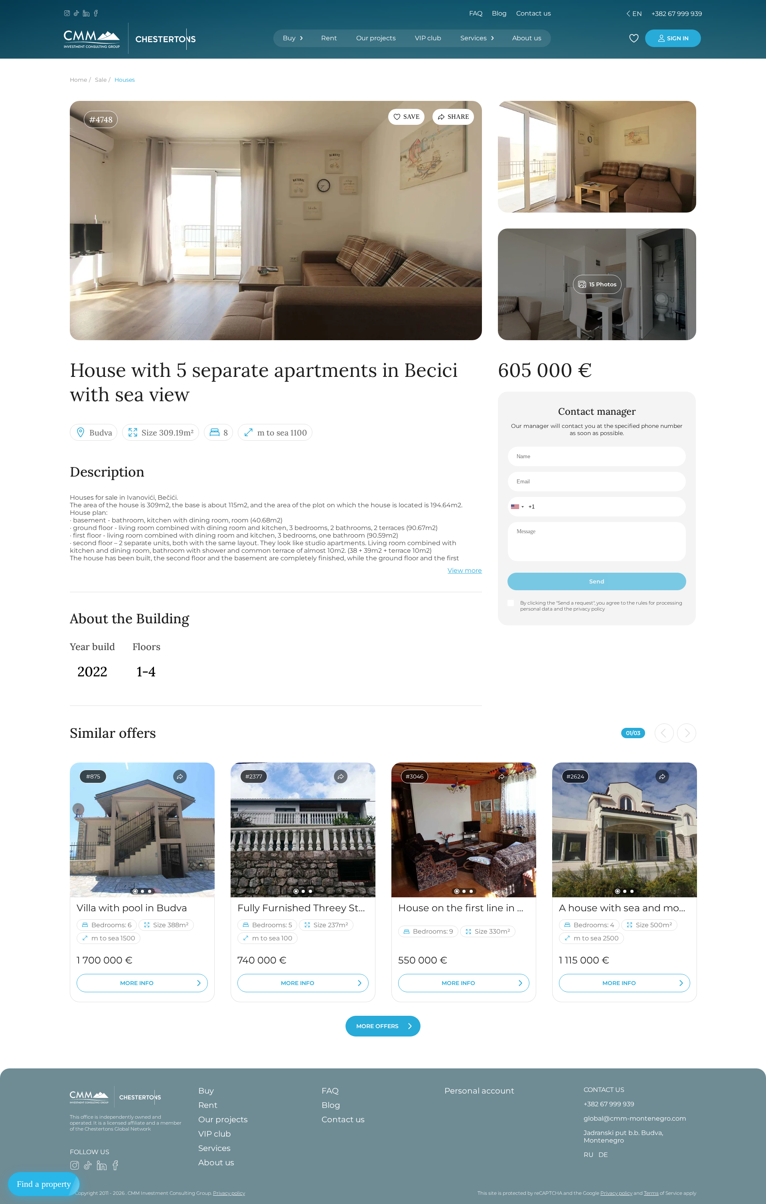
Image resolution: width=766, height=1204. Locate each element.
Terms (651, 1193)
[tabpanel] (142, 830)
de (591, 14)
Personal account (479, 1091)
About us (526, 38)
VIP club (428, 38)
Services (473, 38)
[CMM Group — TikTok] (76, 14)
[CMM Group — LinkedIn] (86, 14)
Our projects (376, 38)
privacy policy (589, 609)
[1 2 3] (142, 830)
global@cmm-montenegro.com (635, 1118)
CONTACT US (604, 1090)
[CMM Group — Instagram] (67, 14)
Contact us (533, 13)
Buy (289, 38)
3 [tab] (149, 891)
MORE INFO (137, 983)
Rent (329, 38)
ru (577, 14)
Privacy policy (229, 1193)
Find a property (44, 1184)
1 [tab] (135, 891)
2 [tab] (142, 891)
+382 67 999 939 (676, 14)
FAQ (475, 13)
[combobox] (517, 506)
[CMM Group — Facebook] (96, 14)
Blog (499, 13)
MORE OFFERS (377, 1026)
